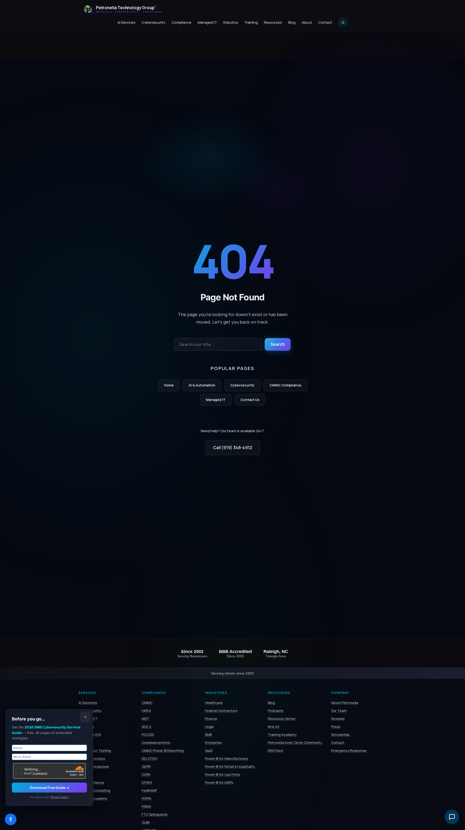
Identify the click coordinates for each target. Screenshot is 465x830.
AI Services (126, 22)
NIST (145, 718)
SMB (208, 734)
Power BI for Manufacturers (226, 758)
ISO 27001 (149, 758)
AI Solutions (87, 702)
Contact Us (249, 399)
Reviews (338, 718)
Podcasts (275, 710)
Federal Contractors (221, 710)
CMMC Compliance (285, 385)
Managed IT (207, 22)
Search (278, 344)
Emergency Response (349, 750)
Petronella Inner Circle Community (295, 742)
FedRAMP (149, 790)
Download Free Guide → (49, 788)
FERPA (146, 798)
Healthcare (214, 702)
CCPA (146, 774)
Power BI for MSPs (219, 782)
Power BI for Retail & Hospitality (230, 766)
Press (335, 726)
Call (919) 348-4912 (232, 447)
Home (169, 385)
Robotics (230, 22)
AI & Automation (202, 385)
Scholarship (340, 734)
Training (251, 22)
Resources (273, 22)
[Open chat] (452, 817)
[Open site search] (343, 22)
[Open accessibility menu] (10, 819)
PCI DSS (148, 734)
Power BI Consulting (94, 790)
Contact (325, 22)
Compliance (181, 22)
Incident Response (93, 766)
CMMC (147, 702)
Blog (291, 22)
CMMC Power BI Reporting (163, 750)
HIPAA (146, 710)
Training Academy (282, 734)
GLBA (146, 822)
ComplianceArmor (156, 742)
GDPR (146, 766)
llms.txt (273, 726)
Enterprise (213, 742)
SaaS (209, 750)
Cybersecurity (153, 22)
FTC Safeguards (155, 814)
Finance (211, 718)
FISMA (146, 806)
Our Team (339, 710)
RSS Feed (275, 750)
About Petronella (344, 702)
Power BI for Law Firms (222, 774)
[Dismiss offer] (85, 716)
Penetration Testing (94, 750)
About (307, 22)
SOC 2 (146, 726)
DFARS (147, 782)
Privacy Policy (60, 797)
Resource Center (282, 718)
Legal (209, 726)
